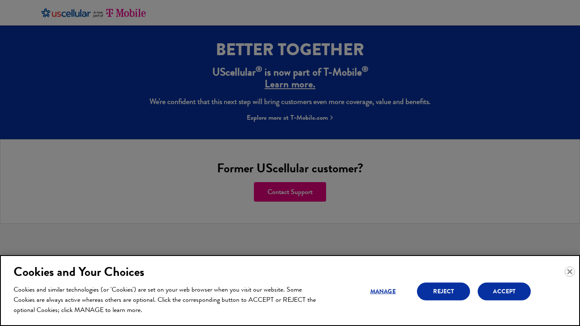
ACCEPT (504, 291)
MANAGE (383, 291)
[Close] (570, 272)
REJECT (443, 291)
